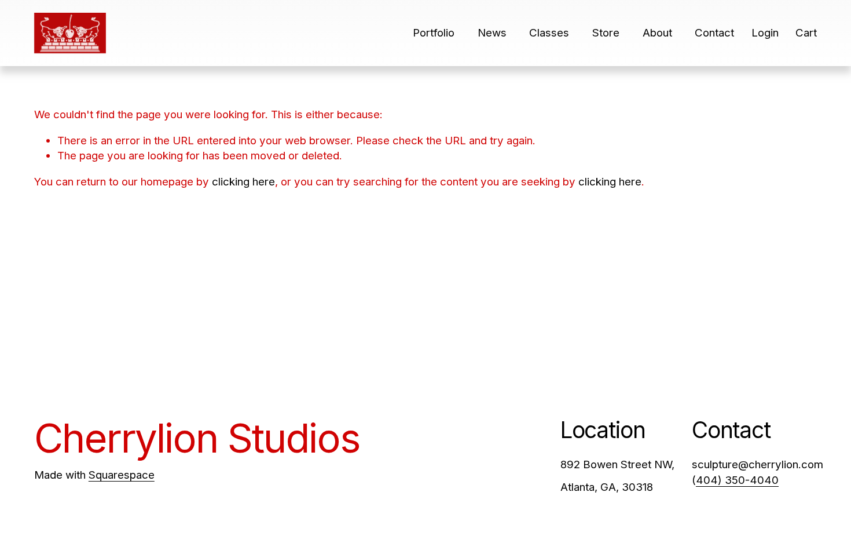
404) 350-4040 (737, 480)
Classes (549, 32)
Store (605, 32)
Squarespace (122, 475)
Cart (806, 32)
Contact (714, 32)
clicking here (243, 181)
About (657, 32)
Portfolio (433, 32)
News (492, 32)
